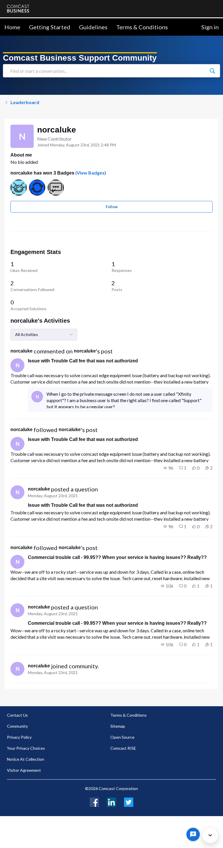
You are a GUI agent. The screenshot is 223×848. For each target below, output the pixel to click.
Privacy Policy (19, 737)
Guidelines (93, 26)
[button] (168, 468)
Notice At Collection (25, 759)
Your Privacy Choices (26, 748)
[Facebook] (94, 801)
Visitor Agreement (24, 770)
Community (17, 726)
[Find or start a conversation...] (212, 71)
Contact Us (17, 715)
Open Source (122, 737)
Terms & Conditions (142, 26)
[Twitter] (128, 801)
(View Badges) (90, 172)
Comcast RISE (123, 748)
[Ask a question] (193, 834)
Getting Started (49, 26)
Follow (112, 206)
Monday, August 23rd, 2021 (53, 495)
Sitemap (117, 726)
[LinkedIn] (111, 801)
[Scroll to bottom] (210, 835)
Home (12, 26)
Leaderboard (24, 102)
